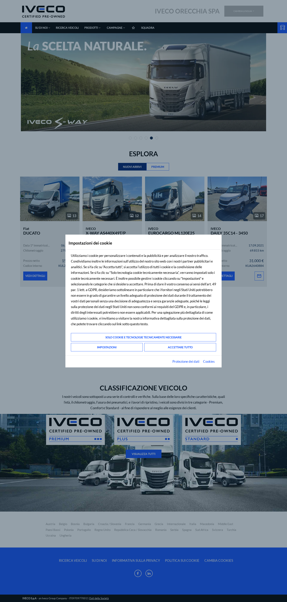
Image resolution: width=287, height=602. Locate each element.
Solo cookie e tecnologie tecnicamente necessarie (143, 337)
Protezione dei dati (185, 361)
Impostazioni (107, 347)
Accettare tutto (180, 347)
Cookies (209, 361)
